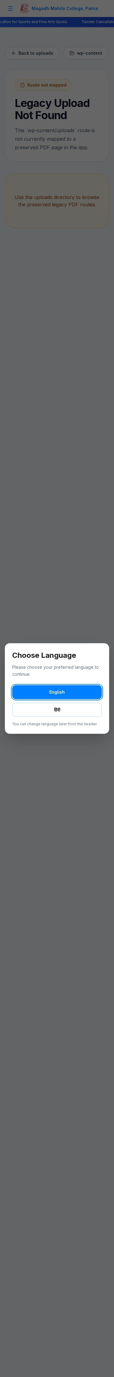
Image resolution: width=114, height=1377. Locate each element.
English (57, 692)
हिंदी (57, 709)
